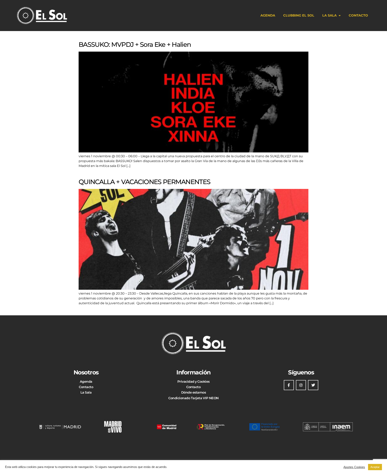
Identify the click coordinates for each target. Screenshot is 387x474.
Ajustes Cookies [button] (354, 467)
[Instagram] (301, 385)
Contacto (358, 15)
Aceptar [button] (375, 467)
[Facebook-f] (289, 385)
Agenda (267, 15)
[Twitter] (313, 385)
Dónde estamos (193, 392)
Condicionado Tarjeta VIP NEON (193, 398)
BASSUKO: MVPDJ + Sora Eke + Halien (135, 44)
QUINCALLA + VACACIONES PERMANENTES (144, 182)
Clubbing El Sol (298, 15)
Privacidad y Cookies (193, 381)
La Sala (329, 15)
